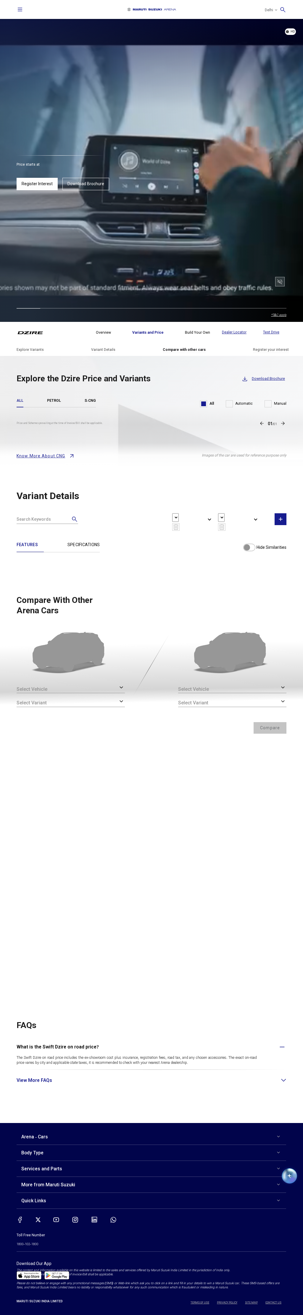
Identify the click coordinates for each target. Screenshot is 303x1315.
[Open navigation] (20, 9)
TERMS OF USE (200, 1302)
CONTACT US (273, 1302)
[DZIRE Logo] (34, 332)
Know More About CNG (41, 456)
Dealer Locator (234, 332)
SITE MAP (251, 1302)
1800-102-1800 (27, 1244)
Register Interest (37, 183)
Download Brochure (85, 183)
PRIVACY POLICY (227, 1302)
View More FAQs (34, 1080)
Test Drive (271, 332)
